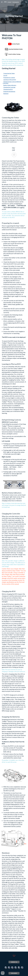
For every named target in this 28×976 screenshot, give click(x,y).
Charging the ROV (8, 89)
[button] (2, 2)
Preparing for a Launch (9, 77)
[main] (14, 16)
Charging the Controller (9, 87)
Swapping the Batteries (9, 91)
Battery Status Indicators (9, 85)
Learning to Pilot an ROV (9, 79)
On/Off (5, 75)
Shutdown (5, 93)
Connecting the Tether (9, 73)
